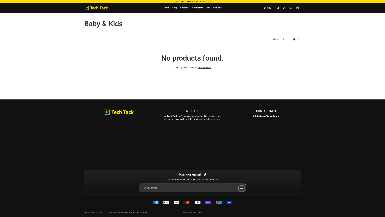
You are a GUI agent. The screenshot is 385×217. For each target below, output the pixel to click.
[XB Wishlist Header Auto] (291, 8)
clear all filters (204, 67)
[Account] (284, 8)
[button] (285, 39)
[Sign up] (241, 188)
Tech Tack (145, 212)
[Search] (278, 8)
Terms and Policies (192, 212)
